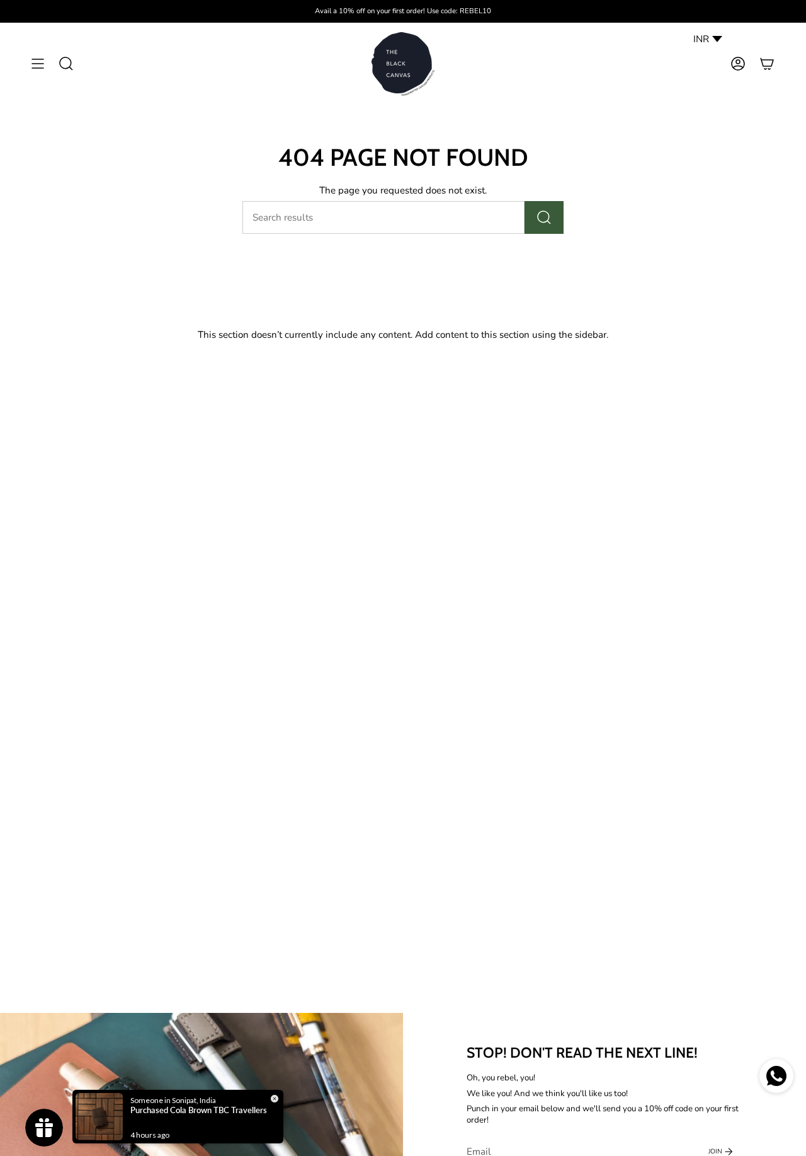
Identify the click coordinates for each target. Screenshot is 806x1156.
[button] (66, 64)
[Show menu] (37, 64)
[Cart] (766, 64)
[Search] (544, 217)
